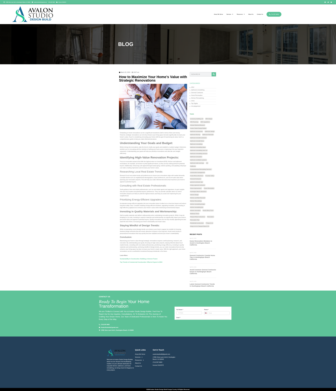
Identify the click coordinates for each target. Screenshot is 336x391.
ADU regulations (205, 122)
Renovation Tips (194, 220)
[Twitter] (328, 2)
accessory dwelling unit (196, 118)
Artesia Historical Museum (197, 125)
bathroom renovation (196, 156)
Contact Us (260, 14)
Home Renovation (196, 95)
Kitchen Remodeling (197, 98)
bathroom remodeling (197, 90)
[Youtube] (331, 2)
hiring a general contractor (197, 185)
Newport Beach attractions (197, 216)
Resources (240, 14)
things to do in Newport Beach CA (199, 226)
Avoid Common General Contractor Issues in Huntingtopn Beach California (203, 271)
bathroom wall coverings (197, 163)
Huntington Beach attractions (198, 191)
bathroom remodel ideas (197, 141)
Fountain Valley (210, 175)
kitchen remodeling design (197, 204)
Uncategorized (195, 106)
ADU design (209, 118)
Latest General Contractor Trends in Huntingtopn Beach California (202, 285)
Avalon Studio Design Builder (198, 128)
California (193, 166)
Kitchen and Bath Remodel (197, 198)
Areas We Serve (218, 14)
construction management (197, 172)
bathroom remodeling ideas (198, 147)
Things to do (209, 223)
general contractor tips (196, 182)
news (193, 100)
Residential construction (197, 223)
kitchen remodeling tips (196, 207)
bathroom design (209, 131)
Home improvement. (196, 188)
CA (207, 163)
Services (228, 14)
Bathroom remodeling (196, 144)
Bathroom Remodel (208, 134)
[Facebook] (325, 2)
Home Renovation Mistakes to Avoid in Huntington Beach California (201, 243)
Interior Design (194, 194)
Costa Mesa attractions (196, 175)
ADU (192, 87)
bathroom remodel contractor (198, 137)
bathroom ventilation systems (198, 160)
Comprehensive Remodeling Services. (200, 169)
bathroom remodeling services (198, 153)
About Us (250, 14)
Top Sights (194, 103)
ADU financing (194, 122)
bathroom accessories (196, 131)
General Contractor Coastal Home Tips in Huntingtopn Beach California (202, 257)
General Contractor (197, 92)
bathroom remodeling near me (198, 150)
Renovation (210, 216)
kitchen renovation (195, 210)
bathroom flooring (195, 134)
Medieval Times (194, 213)
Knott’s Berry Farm (208, 210)
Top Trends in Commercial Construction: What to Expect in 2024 (141, 262)
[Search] (214, 74)
